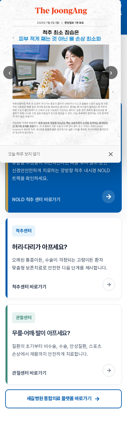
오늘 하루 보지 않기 (24, 154)
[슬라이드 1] (57, 140)
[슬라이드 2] (63, 140)
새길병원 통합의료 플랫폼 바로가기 (59, 398)
